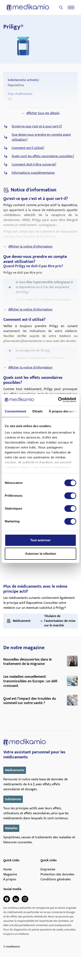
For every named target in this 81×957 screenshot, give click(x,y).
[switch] (70, 495)
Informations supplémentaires (33, 172)
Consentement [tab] (15, 411)
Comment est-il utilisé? (28, 148)
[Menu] (71, 7)
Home (7, 869)
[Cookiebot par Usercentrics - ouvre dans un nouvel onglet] (58, 399)
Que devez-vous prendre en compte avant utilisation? (41, 137)
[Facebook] (6, 899)
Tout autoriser (40, 540)
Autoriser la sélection (40, 553)
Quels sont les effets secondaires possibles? (43, 156)
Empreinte (47, 869)
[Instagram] (25, 899)
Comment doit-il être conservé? (34, 164)
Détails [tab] (37, 411)
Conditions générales (55, 879)
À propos (9, 879)
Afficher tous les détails (43, 113)
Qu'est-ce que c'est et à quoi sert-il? (37, 126)
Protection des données (57, 874)
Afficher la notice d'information (30, 246)
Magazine (10, 874)
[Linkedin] (15, 899)
